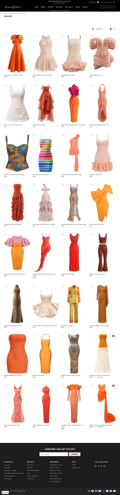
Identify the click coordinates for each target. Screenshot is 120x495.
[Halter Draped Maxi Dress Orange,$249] (46, 403)
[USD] (114, 2)
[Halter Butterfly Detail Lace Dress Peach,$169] (46, 53)
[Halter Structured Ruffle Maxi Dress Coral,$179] (103, 103)
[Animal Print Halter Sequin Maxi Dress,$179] (17, 304)
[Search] (101, 7)
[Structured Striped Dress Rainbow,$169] (46, 153)
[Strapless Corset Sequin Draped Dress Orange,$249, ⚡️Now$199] (103, 403)
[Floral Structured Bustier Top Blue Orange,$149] (17, 153)
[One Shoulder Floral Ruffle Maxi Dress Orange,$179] (46, 202)
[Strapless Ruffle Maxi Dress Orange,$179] (17, 202)
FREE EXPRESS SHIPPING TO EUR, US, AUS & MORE (59, 1)
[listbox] (101, 29)
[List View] (114, 29)
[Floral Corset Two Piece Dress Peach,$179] (17, 103)
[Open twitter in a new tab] (96, 466)
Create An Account (108, 2)
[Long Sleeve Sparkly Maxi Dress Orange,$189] (103, 304)
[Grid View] (110, 29)
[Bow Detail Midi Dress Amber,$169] (103, 202)
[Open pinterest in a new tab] (101, 466)
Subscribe (75, 454)
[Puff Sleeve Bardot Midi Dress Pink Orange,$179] (17, 252)
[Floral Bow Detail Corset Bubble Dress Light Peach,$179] (46, 304)
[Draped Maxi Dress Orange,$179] (74, 252)
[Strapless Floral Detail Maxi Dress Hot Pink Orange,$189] (74, 103)
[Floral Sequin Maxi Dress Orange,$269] (17, 403)
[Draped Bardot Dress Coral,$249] (103, 53)
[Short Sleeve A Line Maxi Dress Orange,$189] (17, 53)
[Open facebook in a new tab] (98, 466)
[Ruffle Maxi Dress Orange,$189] (46, 103)
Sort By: (93, 29)
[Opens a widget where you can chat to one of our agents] (5, 492)
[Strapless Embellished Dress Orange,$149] (17, 354)
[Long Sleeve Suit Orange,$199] (74, 304)
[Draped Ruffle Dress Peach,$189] (74, 53)
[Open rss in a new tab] (104, 466)
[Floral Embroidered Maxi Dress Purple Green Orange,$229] (74, 202)
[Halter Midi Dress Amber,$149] (46, 354)
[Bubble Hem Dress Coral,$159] (103, 153)
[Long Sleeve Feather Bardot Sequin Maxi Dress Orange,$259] (74, 403)
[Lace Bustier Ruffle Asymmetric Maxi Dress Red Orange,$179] (46, 252)
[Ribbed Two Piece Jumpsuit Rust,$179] (103, 252)
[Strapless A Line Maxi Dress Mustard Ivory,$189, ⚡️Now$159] (103, 354)
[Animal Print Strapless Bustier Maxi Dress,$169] (74, 354)
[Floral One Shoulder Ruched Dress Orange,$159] (74, 153)
